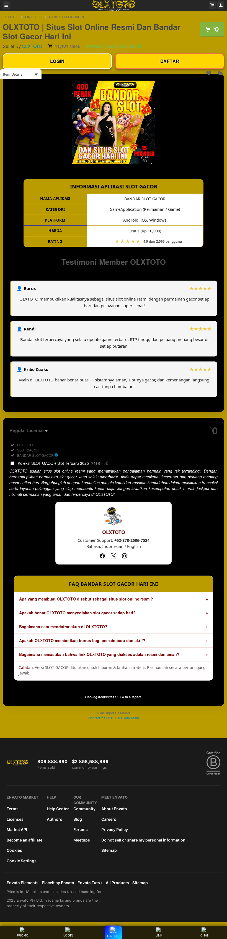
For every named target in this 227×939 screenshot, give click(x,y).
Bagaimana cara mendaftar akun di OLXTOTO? (63, 626)
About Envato (114, 808)
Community (84, 808)
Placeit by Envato (58, 882)
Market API (17, 829)
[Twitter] (113, 556)
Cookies (14, 850)
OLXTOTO (10, 16)
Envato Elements (22, 882)
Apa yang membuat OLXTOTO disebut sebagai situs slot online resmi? (86, 599)
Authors (54, 819)
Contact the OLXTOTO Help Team (113, 717)
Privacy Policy (114, 829)
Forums (80, 829)
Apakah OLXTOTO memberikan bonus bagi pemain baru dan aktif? (82, 640)
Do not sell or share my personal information (143, 840)
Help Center (58, 808)
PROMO (23, 935)
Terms (13, 808)
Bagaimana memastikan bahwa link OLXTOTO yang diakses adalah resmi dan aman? (99, 654)
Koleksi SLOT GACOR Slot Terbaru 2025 (63, 463)
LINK (159, 935)
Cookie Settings (22, 860)
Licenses (15, 819)
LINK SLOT (33, 16)
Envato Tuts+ (90, 882)
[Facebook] (102, 556)
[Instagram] (124, 556)
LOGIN (68, 935)
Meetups (81, 840)
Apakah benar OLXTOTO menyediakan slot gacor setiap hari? (77, 612)
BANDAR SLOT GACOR (67, 16)
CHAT (204, 935)
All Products (117, 882)
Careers (108, 819)
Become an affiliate (24, 840)
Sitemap (109, 850)
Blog (77, 819)
